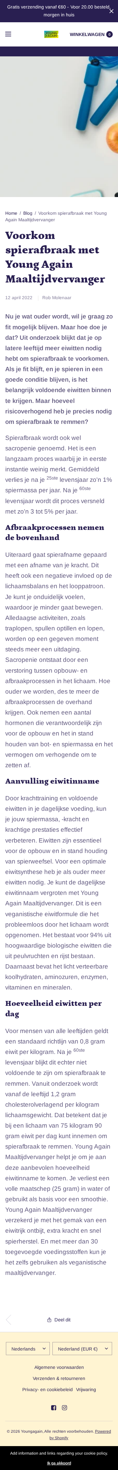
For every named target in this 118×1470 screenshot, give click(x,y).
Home (11, 213)
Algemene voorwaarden (59, 1367)
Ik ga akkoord (59, 1463)
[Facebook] (54, 1408)
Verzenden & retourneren (59, 1378)
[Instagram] (65, 1408)
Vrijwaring (86, 1389)
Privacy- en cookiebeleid (47, 1389)
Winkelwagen (87, 34)
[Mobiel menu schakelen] (12, 34)
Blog (27, 213)
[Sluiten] (111, 11)
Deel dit (62, 1319)
